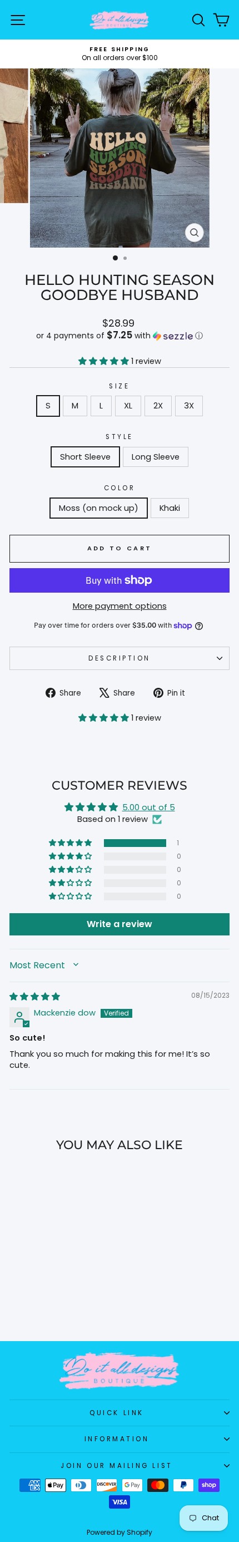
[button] (119, 336)
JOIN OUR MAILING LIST (116, 1465)
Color (120, 488)
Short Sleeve (85, 456)
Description (119, 658)
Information (117, 1439)
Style (119, 436)
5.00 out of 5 (148, 807)
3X (189, 405)
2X (158, 405)
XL (128, 405)
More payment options (120, 606)
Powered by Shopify (119, 1532)
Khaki (170, 508)
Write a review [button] (119, 924)
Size (119, 386)
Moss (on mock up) (98, 508)
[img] (34, 996)
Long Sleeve (156, 456)
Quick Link (116, 1412)
